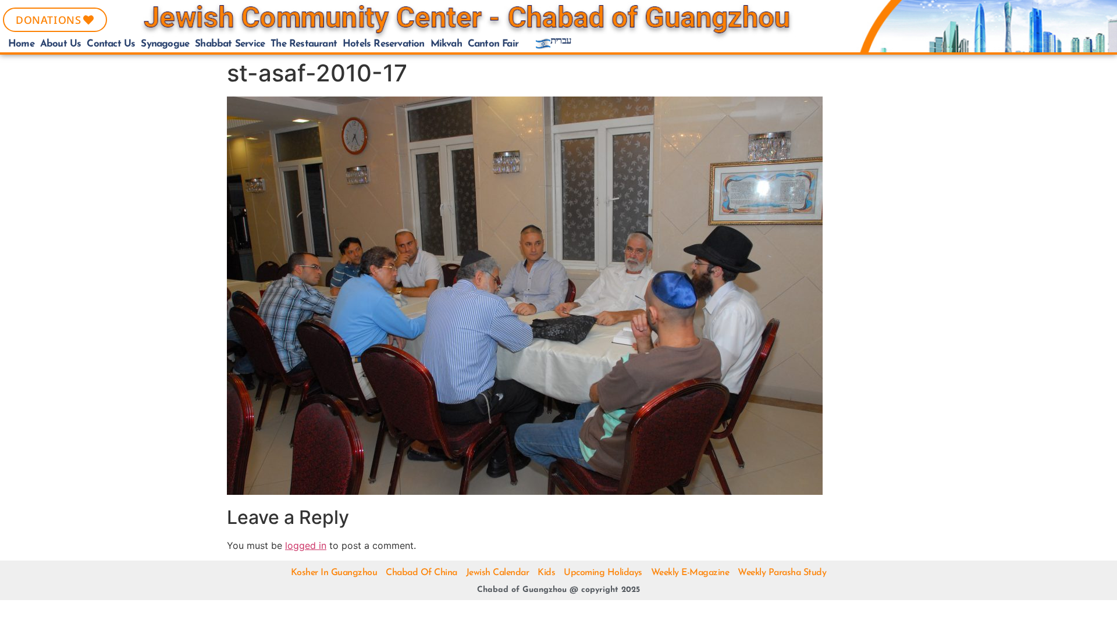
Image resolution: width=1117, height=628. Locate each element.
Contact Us (111, 44)
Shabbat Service (230, 44)
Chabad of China (421, 572)
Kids (546, 572)
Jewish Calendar (497, 572)
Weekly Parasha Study (782, 572)
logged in (305, 545)
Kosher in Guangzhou (334, 572)
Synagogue (165, 44)
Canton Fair (493, 44)
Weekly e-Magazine (690, 572)
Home (21, 44)
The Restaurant (304, 44)
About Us (60, 44)
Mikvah (446, 44)
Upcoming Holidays (603, 572)
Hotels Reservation (384, 44)
